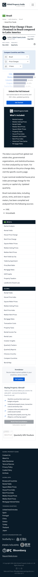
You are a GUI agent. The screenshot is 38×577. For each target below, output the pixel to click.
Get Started (19, 102)
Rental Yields (8, 230)
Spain (4, 512)
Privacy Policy (7, 467)
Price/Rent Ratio (9, 265)
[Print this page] (35, 44)
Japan (4, 530)
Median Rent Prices (10, 252)
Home (4, 19)
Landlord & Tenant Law (12, 283)
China (4, 518)
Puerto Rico (8, 86)
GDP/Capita (8, 274)
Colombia (9, 80)
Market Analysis (9, 226)
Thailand (5, 527)
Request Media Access (9, 556)
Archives (5, 473)
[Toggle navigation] (33, 5)
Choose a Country (10, 354)
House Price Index (10, 297)
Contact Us (6, 455)
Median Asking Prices (11, 248)
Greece (4, 521)
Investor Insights (9, 341)
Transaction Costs (10, 323)
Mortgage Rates (9, 270)
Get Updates (19, 379)
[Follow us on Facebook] (21, 568)
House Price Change (11, 235)
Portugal (5, 515)
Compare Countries (10, 358)
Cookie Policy (7, 470)
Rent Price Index (9, 310)
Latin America (12, 19)
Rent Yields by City (10, 257)
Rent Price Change (10, 239)
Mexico (10, 77)
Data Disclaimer (8, 461)
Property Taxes (9, 328)
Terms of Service (8, 464)
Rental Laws (8, 336)
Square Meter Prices (11, 243)
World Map (7, 363)
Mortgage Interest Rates (10, 502)
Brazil (21, 19)
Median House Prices (9, 496)
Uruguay (9, 83)
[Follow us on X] (19, 568)
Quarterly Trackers (10, 345)
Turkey (4, 524)
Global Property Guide (19, 37)
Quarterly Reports (10, 349)
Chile (11, 74)
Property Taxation (10, 278)
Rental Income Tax (10, 332)
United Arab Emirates (10, 510)
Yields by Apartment (11, 261)
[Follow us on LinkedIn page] (16, 568)
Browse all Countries (9, 481)
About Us (5, 458)
